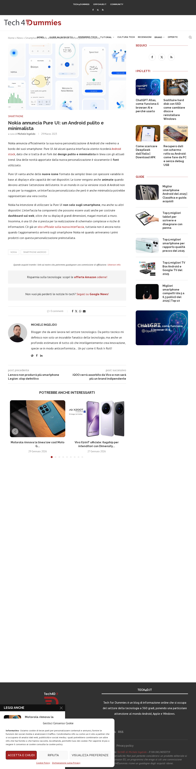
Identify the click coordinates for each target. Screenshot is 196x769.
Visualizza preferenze (90, 755)
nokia (14, 252)
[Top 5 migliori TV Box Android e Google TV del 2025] (147, 268)
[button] (15, 431)
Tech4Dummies (81, 4)
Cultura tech (126, 37)
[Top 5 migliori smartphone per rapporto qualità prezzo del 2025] (147, 245)
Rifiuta (53, 755)
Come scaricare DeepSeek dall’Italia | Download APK (146, 152)
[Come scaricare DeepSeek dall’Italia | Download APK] (148, 133)
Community (116, 4)
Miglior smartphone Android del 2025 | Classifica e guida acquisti (175, 194)
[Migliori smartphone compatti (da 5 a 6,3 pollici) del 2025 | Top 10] (147, 291)
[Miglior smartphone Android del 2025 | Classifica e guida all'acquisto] (147, 192)
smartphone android (34, 252)
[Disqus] (67, 517)
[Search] (190, 37)
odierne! (90, 277)
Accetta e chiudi (21, 755)
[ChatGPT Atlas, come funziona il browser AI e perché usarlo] (148, 87)
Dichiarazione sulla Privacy (66, 762)
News (40, 37)
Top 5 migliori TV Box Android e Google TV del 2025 (174, 268)
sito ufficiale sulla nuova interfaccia (61, 227)
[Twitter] (98, 10)
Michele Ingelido (26, 134)
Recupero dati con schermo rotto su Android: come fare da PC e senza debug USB (174, 155)
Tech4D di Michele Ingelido (132, 752)
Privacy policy (124, 745)
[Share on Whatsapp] (80, 311)
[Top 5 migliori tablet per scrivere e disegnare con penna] (147, 219)
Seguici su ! (93, 294)
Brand (158, 37)
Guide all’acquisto (61, 37)
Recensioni (144, 37)
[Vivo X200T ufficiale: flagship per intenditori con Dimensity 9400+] (96, 418)
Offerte (173, 37)
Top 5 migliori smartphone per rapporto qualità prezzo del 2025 (174, 245)
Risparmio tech (87, 37)
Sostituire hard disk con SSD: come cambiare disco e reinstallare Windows (174, 109)
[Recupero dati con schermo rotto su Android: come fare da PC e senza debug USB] (175, 133)
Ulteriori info (114, 264)
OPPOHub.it (99, 4)
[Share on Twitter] (76, 311)
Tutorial (106, 37)
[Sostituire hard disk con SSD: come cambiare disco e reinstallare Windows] (175, 87)
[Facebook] (93, 10)
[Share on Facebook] (72, 311)
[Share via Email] (84, 311)
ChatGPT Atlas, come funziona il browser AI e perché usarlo (147, 106)
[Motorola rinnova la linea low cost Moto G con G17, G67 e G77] (37, 418)
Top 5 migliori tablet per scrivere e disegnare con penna (172, 220)
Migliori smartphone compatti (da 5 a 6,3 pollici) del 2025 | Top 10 (173, 293)
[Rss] (103, 10)
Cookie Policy (43, 762)
